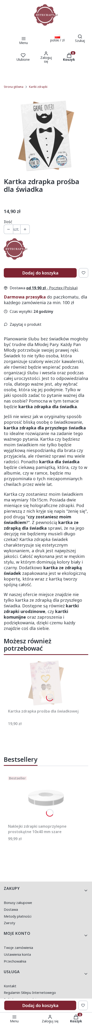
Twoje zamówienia (18, 947)
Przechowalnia (15, 961)
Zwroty (9, 923)
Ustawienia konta (17, 954)
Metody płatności (17, 916)
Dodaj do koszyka (40, 273)
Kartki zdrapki (38, 87)
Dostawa (11, 909)
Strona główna (13, 87)
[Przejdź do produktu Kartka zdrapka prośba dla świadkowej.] (46, 682)
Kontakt (10, 986)
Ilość (8, 222)
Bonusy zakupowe (18, 902)
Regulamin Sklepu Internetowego (30, 992)
